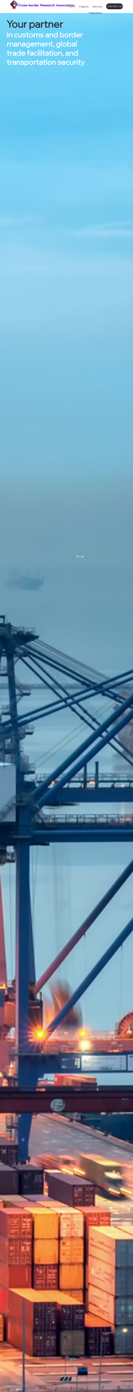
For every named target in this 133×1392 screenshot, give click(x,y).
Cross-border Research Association (46, 5)
